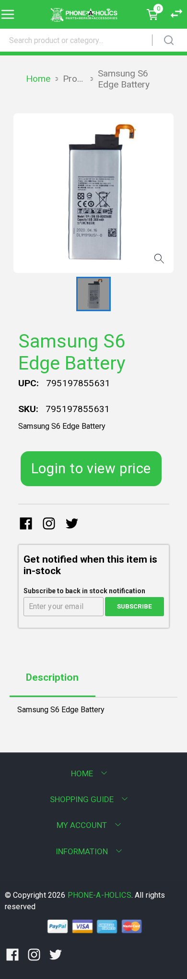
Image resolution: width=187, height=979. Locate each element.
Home (38, 78)
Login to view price (91, 468)
